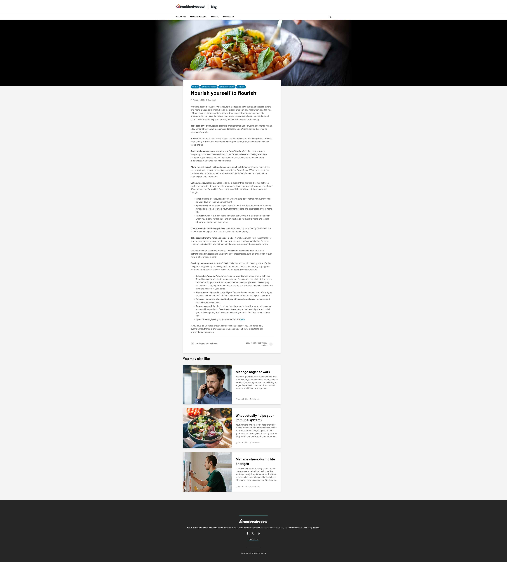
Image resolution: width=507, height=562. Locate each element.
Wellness (214, 17)
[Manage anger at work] (207, 384)
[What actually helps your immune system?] (207, 428)
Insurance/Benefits (198, 17)
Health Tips (181, 17)
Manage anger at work (253, 372)
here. (243, 319)
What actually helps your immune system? (255, 418)
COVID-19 (195, 87)
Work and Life (228, 17)
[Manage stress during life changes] (207, 471)
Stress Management (209, 87)
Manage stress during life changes (255, 461)
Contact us (253, 539)
